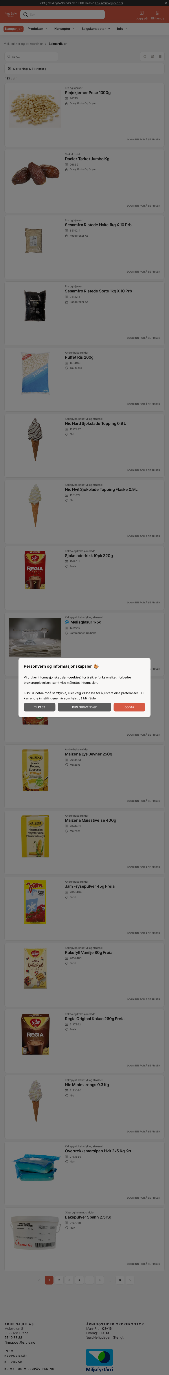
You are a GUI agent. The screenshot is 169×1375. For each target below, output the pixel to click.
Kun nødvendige (84, 707)
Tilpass (39, 707)
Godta (129, 707)
